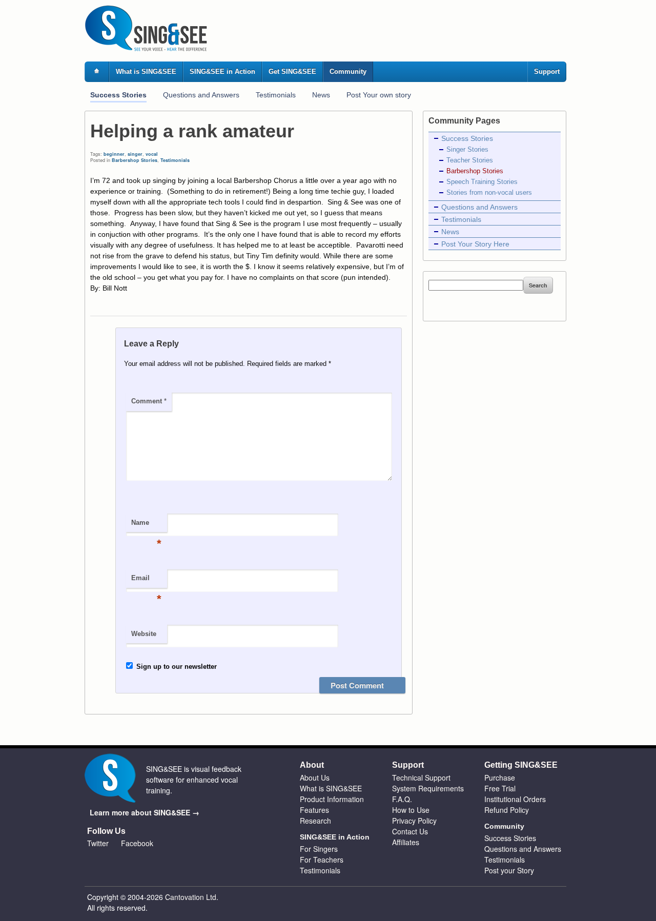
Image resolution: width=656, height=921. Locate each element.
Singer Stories (467, 149)
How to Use (410, 810)
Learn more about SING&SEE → (144, 812)
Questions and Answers (201, 95)
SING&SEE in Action (222, 71)
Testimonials (276, 95)
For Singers (319, 849)
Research (315, 820)
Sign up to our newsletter (175, 666)
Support (547, 71)
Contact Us (410, 831)
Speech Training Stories (482, 182)
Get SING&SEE (292, 71)
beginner (114, 154)
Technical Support (421, 777)
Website (143, 634)
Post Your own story (378, 95)
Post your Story (509, 870)
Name (146, 526)
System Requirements (428, 788)
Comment (149, 401)
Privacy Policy (414, 820)
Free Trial (500, 788)
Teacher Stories (469, 160)
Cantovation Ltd (190, 897)
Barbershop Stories (134, 160)
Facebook (137, 843)
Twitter (98, 843)
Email (146, 581)
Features (314, 810)
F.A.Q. (402, 799)
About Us (315, 777)
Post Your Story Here (475, 244)
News (321, 95)
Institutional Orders (515, 799)
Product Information (332, 799)
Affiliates (405, 842)
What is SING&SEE (146, 71)
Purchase (499, 777)
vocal (152, 154)
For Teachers (321, 859)
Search (538, 285)
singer (135, 154)
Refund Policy (506, 810)
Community (348, 71)
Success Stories (118, 95)
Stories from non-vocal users (489, 192)
